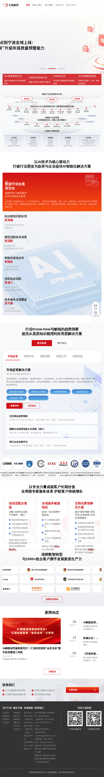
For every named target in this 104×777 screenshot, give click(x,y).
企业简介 (6, 713)
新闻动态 (6, 716)
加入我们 (6, 723)
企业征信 (16, 729)
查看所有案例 (52, 599)
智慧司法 (16, 716)
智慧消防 (16, 719)
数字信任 (62, 343)
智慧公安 (16, 723)
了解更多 (52, 672)
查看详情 (14, 406)
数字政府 (41, 343)
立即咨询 (32, 406)
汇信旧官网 (28, 742)
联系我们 (6, 719)
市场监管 (16, 713)
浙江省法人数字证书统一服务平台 (28, 716)
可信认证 (16, 726)
